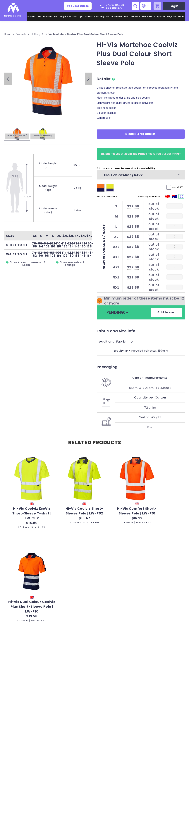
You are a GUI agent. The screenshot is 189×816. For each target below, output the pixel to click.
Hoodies (47, 16)
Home (8, 34)
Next (88, 79)
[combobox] (138, 174)
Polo (56, 16)
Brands (31, 16)
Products (21, 34)
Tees (39, 16)
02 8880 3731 (114, 8)
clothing (36, 34)
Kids (96, 16)
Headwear (147, 16)
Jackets (89, 16)
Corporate (159, 16)
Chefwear (135, 16)
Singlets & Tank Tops (71, 16)
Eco (126, 16)
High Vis (104, 16)
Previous (8, 79)
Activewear (116, 16)
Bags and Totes (175, 16)
